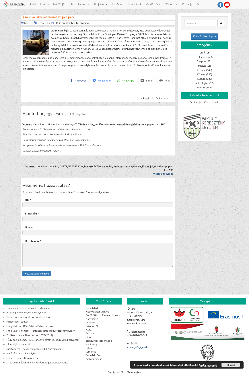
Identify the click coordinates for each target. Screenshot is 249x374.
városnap (91, 351)
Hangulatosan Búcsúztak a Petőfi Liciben (29, 326)
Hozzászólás (33, 241)
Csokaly (90, 322)
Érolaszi (90, 333)
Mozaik (201, 87)
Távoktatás (84, 4)
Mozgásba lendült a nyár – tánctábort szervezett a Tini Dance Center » (61, 145)
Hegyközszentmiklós (97, 311)
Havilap (44, 4)
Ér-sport (201, 61)
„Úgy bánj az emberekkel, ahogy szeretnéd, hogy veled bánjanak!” (43, 340)
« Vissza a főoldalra (162, 174)
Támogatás (172, 4)
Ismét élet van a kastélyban (21, 353)
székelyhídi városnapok (99, 341)
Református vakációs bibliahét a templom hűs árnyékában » (56, 140)
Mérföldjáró (59, 4)
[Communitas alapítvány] (187, 314)
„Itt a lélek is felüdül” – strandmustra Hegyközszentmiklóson (40, 331)
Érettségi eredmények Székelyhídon (26, 312)
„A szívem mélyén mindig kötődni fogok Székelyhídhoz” (37, 362)
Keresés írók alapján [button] (204, 36)
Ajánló (201, 52)
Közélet (28, 23)
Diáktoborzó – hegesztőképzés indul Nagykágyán (34, 349)
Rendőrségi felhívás (17, 321)
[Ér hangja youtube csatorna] (227, 5)
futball (89, 348)
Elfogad (231, 365)
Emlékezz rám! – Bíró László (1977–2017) (29, 335)
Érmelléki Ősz (93, 355)
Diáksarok (201, 57)
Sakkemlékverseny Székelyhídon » (41, 151)
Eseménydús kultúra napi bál (22, 358)
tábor (89, 337)
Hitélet (202, 65)
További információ (208, 365)
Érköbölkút (92, 326)
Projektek (100, 4)
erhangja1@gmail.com (139, 347)
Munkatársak (134, 4)
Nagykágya (92, 319)
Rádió (33, 4)
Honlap (29, 227)
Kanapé (201, 70)
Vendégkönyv (153, 4)
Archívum (117, 4)
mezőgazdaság (94, 359)
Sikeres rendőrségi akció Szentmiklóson (28, 317)
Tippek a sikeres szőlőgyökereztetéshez (28, 308)
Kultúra (201, 79)
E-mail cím (32, 213)
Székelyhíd (44, 23)
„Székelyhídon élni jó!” (19, 344)
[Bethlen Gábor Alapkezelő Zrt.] (207, 332)
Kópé (89, 330)
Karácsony (91, 344)
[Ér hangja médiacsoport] (220, 5)
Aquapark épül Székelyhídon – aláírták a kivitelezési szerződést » (58, 129)
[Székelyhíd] (207, 351)
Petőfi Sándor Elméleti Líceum (103, 315)
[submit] (221, 23)
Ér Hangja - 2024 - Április (204, 102)
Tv (72, 4)
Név (28, 200)
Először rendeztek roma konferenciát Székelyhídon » (51, 134)
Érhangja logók (190, 4)
